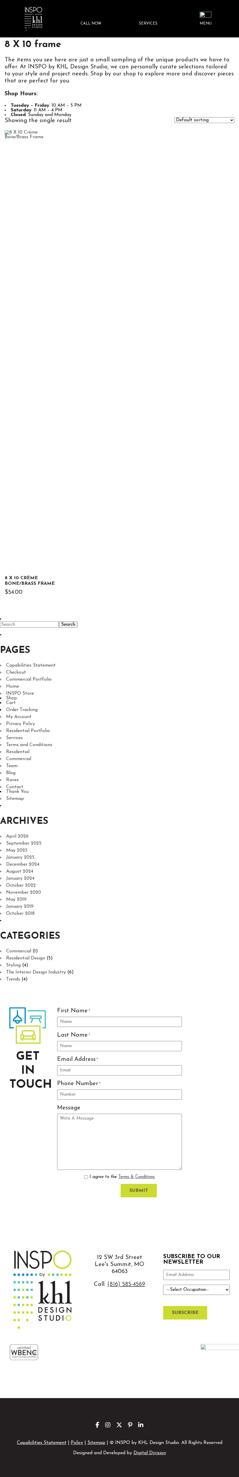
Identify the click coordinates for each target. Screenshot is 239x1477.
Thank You (17, 791)
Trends (13, 979)
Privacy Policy (20, 724)
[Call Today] (90, 19)
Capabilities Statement (31, 665)
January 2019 (20, 906)
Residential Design (25, 958)
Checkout (16, 672)
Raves (12, 780)
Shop (11, 698)
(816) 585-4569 (126, 1284)
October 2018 (20, 913)
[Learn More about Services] (148, 19)
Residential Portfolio (28, 731)
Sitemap (15, 798)
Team (11, 766)
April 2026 (17, 836)
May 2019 (16, 899)
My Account (18, 717)
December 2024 (22, 864)
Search (68, 624)
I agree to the (122, 1177)
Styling (13, 965)
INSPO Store (20, 693)
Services (14, 738)
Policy (77, 1442)
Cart (11, 703)
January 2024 (20, 878)
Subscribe (185, 1312)
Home (12, 686)
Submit (138, 1190)
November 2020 (23, 892)
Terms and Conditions (29, 745)
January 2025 (20, 857)
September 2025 (23, 843)
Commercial (18, 759)
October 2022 (21, 885)
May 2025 (16, 850)
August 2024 (19, 871)
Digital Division (149, 1453)
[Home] (33, 18)
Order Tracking (22, 710)
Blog (10, 773)
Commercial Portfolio (29, 679)
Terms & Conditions (136, 1177)
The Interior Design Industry (36, 972)
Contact (14, 787)
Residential (17, 752)
